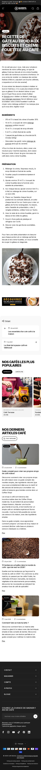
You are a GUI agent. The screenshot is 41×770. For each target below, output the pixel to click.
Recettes (6, 31)
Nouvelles (7, 540)
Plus (3, 533)
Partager (7, 321)
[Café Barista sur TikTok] (19, 732)
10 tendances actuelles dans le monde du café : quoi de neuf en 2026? (18, 566)
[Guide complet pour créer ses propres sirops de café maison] (20, 454)
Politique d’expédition (21, 763)
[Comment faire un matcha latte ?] (20, 605)
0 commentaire (22, 467)
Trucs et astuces (9, 601)
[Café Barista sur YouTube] (13, 732)
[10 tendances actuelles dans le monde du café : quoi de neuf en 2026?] (20, 548)
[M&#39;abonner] (35, 716)
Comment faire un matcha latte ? (15, 623)
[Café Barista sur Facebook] (3, 732)
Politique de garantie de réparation (20, 766)
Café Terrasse (9, 412)
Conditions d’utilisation (9, 763)
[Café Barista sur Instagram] (8, 732)
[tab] (7, 372)
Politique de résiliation (32, 763)
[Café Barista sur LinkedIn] (29, 732)
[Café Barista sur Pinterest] (24, 732)
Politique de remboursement (13, 761)
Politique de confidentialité (27, 761)
